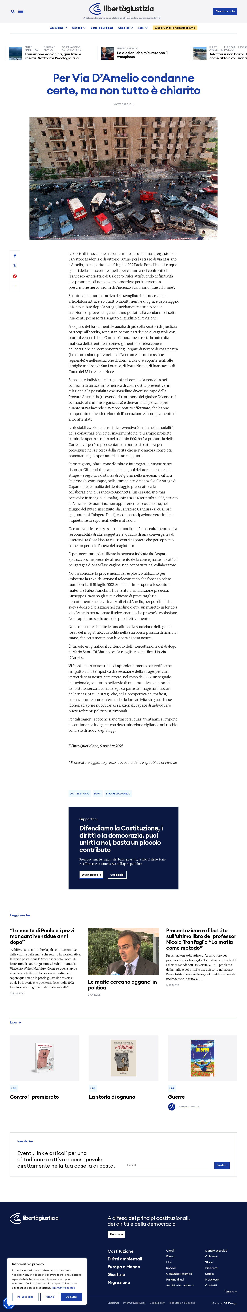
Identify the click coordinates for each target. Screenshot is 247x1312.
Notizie (77, 27)
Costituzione (120, 1251)
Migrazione (119, 1283)
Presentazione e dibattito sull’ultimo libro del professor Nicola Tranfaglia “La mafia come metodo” (201, 939)
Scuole (209, 1273)
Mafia (97, 794)
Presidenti (211, 1268)
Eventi (170, 1256)
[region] (47, 1281)
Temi (141, 27)
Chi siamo (57, 27)
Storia (209, 1262)
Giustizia (116, 1275)
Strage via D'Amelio (118, 794)
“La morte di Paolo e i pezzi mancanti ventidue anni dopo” (42, 936)
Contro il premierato (34, 1097)
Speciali (123, 27)
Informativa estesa (63, 1288)
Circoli (170, 1250)
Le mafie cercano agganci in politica (122, 985)
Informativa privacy (134, 1303)
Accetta (71, 1297)
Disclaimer (113, 1303)
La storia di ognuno (112, 1097)
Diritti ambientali (125, 1259)
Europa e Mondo (124, 1267)
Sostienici (117, 874)
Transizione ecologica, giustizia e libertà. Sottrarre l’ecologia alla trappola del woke (29, 58)
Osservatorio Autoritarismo (175, 27)
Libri (13, 1022)
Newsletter (212, 1279)
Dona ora (116, 1234)
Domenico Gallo (188, 1107)
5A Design (224, 1303)
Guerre (176, 1097)
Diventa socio (225, 11)
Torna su (229, 1292)
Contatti (211, 1285)
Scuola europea (102, 27)
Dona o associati (216, 1250)
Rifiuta (50, 1297)
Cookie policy (157, 1303)
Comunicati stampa (179, 1273)
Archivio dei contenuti (180, 1285)
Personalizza (25, 1297)
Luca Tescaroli (80, 794)
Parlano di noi (175, 1279)
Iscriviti (222, 1165)
